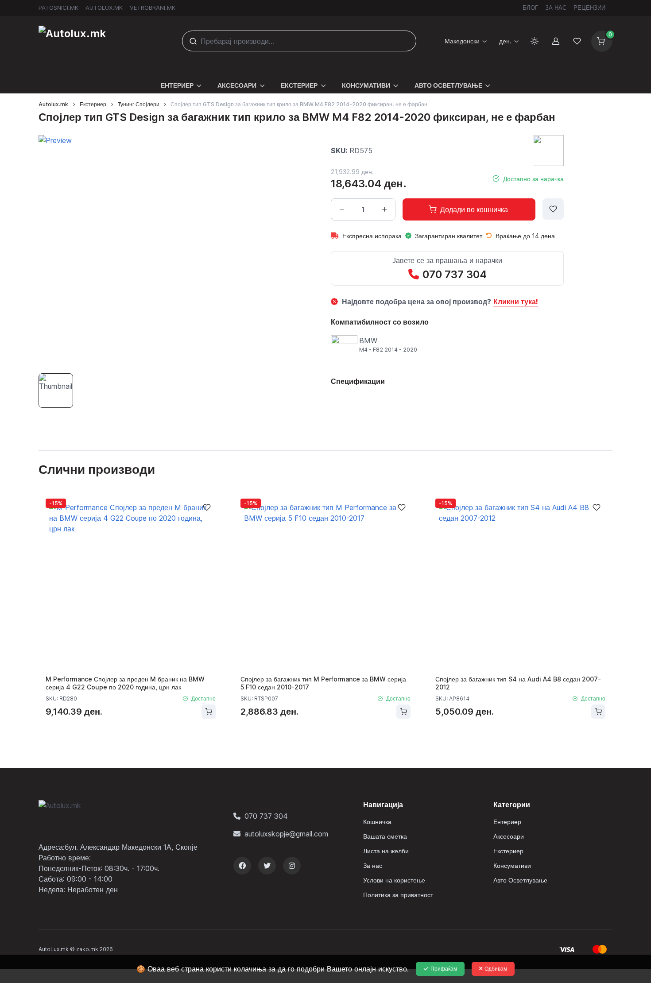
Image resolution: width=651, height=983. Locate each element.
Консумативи (512, 865)
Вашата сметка (385, 836)
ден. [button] (505, 41)
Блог (530, 7)
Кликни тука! (515, 301)
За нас (555, 7)
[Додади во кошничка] (209, 711)
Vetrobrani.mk (152, 7)
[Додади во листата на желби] (553, 209)
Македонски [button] (462, 41)
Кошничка (377, 821)
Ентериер (507, 821)
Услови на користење (394, 880)
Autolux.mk (104, 7)
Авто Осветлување (520, 880)
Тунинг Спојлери (138, 104)
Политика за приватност (398, 894)
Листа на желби (386, 851)
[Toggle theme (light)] (534, 41)
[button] (181, 79)
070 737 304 (454, 274)
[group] (155, 251)
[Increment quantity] (384, 209)
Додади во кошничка (474, 209)
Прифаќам (443, 968)
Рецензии (589, 7)
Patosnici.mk (58, 7)
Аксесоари (508, 836)
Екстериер (93, 104)
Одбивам (495, 968)
